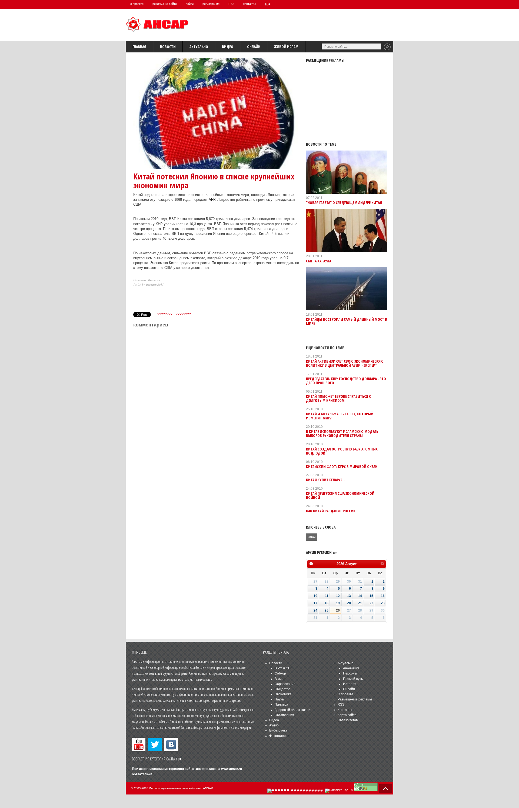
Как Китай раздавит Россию (331, 510)
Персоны (350, 673)
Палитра (281, 704)
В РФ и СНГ (283, 668)
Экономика (283, 694)
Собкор (280, 673)
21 (360, 603)
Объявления (284, 715)
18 (326, 603)
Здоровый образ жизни (292, 710)
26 (338, 610)
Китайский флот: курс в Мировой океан (341, 466)
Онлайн (253, 46)
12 (338, 596)
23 (383, 603)
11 (326, 596)
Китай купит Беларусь (325, 479)
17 (315, 603)
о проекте (137, 3)
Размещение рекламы (355, 699)
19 (338, 603)
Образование (285, 684)
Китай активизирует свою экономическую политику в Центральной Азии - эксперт (345, 363)
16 (383, 596)
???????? (164, 314)
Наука (279, 699)
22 (371, 603)
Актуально (198, 46)
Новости (168, 46)
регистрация (210, 3)
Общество (282, 689)
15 (371, 596)
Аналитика (351, 668)
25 (326, 610)
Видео (227, 46)
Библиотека (278, 730)
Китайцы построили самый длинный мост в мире (346, 321)
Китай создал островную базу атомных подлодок (342, 451)
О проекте (345, 694)
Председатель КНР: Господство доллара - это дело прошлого (346, 380)
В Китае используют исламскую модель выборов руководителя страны (342, 433)
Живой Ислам (286, 46)
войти (190, 3)
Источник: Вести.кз (146, 280)
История (349, 684)
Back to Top (385, 788)
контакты (249, 3)
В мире (280, 679)
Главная (139, 46)
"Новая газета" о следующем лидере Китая (344, 202)
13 (349, 596)
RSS (231, 3)
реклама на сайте (164, 3)
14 (360, 596)
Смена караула (318, 260)
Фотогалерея (279, 736)
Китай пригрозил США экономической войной (340, 495)
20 (349, 603)
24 (315, 610)
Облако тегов (348, 720)
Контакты (345, 710)
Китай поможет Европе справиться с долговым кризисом (338, 398)
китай (311, 537)
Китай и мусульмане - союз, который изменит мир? (339, 415)
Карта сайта (347, 715)
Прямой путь (353, 679)
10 (315, 596)
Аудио (274, 725)
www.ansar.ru (231, 769)
